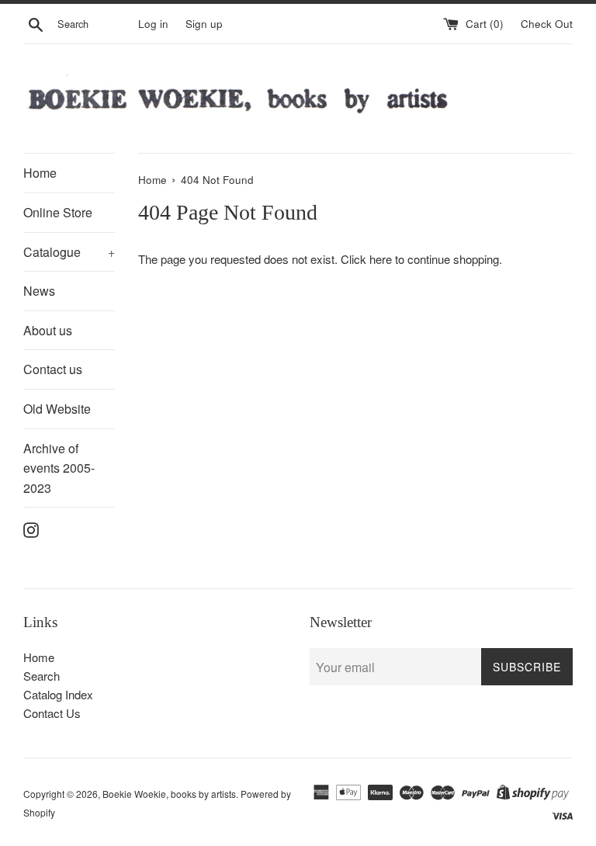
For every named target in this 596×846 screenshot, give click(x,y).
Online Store (57, 212)
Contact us (52, 369)
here (380, 259)
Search (41, 675)
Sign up (204, 23)
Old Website (57, 409)
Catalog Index (58, 694)
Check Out (547, 23)
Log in (153, 23)
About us (47, 330)
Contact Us (52, 713)
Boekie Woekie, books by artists (169, 793)
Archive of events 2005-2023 (59, 468)
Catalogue (69, 252)
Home (40, 173)
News (39, 291)
